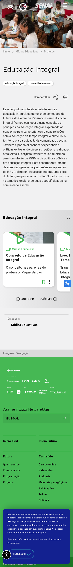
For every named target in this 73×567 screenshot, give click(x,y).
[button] (43, 281)
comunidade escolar (40, 83)
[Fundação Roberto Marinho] (10, 7)
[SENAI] (44, 7)
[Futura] (23, 7)
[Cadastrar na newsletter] (64, 418)
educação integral (14, 83)
